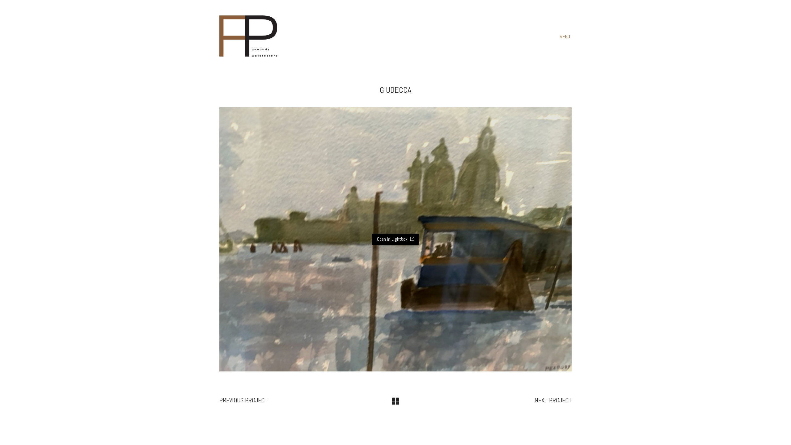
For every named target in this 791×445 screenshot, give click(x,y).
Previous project (243, 400)
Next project (553, 400)
